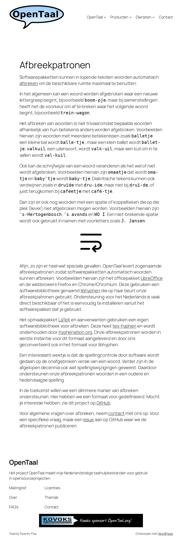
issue (88, 419)
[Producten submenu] (130, 17)
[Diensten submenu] (153, 17)
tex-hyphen (124, 326)
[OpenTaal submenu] (105, 17)
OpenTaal (23, 462)
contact (116, 413)
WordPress (165, 533)
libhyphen (90, 291)
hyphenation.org (75, 332)
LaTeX (64, 320)
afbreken (29, 83)
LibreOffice (152, 278)
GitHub (103, 403)
